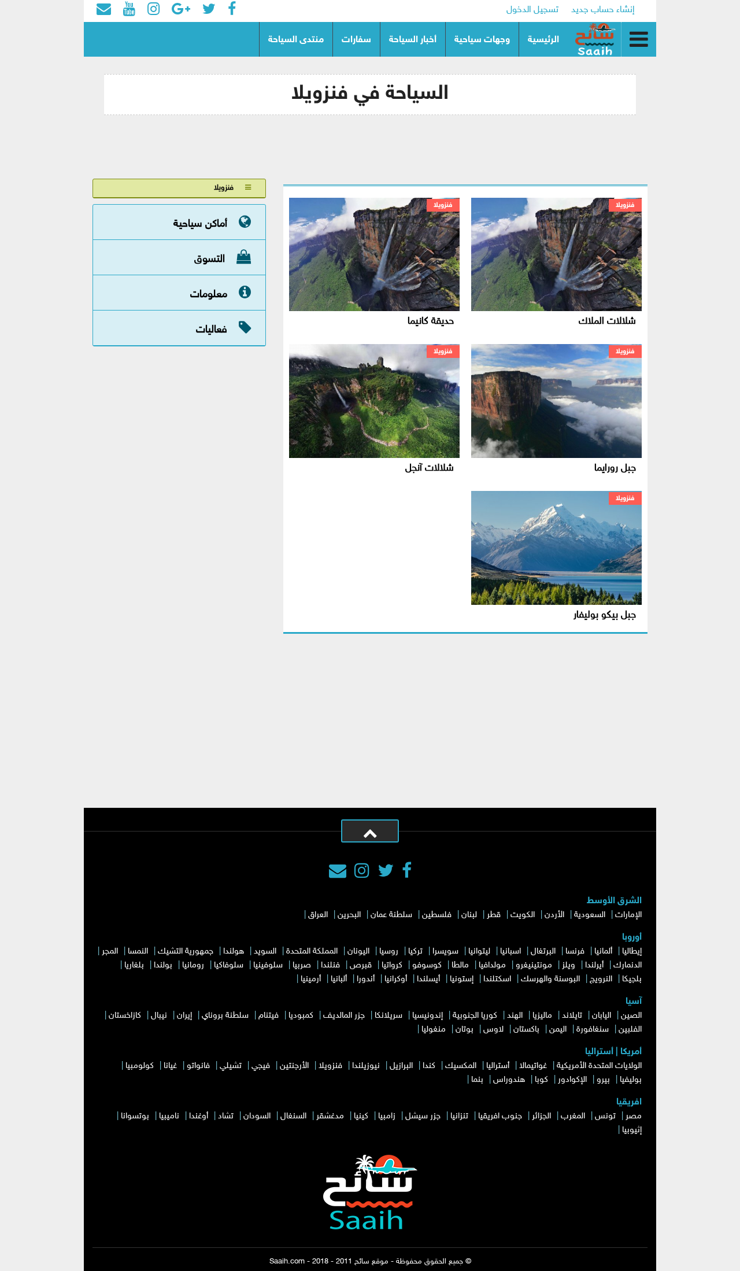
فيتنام (268, 1016)
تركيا (415, 951)
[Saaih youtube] (129, 10)
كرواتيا (392, 965)
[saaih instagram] (153, 10)
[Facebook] (406, 872)
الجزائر (541, 1116)
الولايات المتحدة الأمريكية (599, 1066)
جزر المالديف (344, 1016)
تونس (605, 1116)
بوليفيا (631, 1080)
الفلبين (630, 1029)
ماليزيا (542, 1016)
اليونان (358, 951)
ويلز (568, 965)
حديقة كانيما (431, 321)
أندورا (366, 979)
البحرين (349, 915)
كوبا (541, 1080)
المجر (110, 951)
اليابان (601, 1016)
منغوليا (433, 1029)
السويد (265, 951)
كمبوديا (300, 1016)
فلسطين (437, 915)
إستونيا (461, 979)
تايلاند (572, 1016)
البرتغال (543, 951)
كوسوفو (427, 965)
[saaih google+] (181, 10)
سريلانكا (388, 1016)
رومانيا (193, 965)
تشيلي (231, 1066)
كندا (429, 1066)
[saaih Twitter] (209, 10)
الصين (631, 1016)
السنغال (293, 1116)
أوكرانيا (395, 979)
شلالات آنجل (429, 468)
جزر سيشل (423, 1116)
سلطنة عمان (391, 915)
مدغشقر (330, 1116)
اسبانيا (510, 951)
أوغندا (198, 1116)
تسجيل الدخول (532, 10)
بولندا (163, 965)
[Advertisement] (370, 721)
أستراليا (497, 1066)
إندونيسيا (427, 1016)
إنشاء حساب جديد (603, 10)
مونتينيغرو (534, 965)
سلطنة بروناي (225, 1016)
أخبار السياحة (412, 40)
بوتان (464, 1029)
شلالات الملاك (607, 321)
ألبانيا (339, 979)
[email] (103, 10)
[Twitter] (385, 872)
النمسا (138, 951)
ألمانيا (603, 951)
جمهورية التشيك (185, 951)
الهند (515, 1016)
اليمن (558, 1029)
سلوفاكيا (228, 965)
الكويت (522, 915)
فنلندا (330, 965)
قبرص (361, 965)
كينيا (361, 1116)
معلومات (208, 294)
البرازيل (401, 1066)
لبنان (469, 915)
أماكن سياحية (200, 223)
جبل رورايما (615, 468)
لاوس (493, 1029)
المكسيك (460, 1066)
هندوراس (509, 1080)
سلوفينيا (268, 965)
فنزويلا (625, 205)
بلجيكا (632, 979)
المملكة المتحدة (312, 951)
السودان (257, 1116)
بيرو (603, 1080)
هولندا (233, 951)
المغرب (573, 1116)
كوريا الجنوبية (475, 1016)
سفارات (356, 40)
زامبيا (386, 1116)
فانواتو (198, 1066)
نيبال (159, 1016)
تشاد (226, 1116)
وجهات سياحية (482, 40)
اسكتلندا (497, 979)
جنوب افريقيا (500, 1116)
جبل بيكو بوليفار (605, 615)
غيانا (170, 1066)
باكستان (526, 1029)
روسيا (388, 951)
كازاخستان (125, 1016)
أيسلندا (428, 979)
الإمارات (628, 915)
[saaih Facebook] (232, 10)
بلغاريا (134, 965)
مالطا (460, 965)
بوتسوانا (135, 1116)
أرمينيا (311, 979)
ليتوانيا (479, 951)
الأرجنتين (294, 1066)
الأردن (554, 915)
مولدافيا (492, 965)
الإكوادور (572, 1080)
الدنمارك (627, 965)
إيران (184, 1016)
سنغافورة (592, 1029)
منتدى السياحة (296, 40)
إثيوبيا (632, 1130)
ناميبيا (169, 1116)
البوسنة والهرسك (550, 979)
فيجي (260, 1066)
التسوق (209, 259)
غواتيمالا (533, 1066)
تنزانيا (459, 1116)
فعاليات (211, 329)
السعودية (589, 915)
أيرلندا (594, 965)
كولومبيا (139, 1066)
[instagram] (362, 872)
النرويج (601, 979)
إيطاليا (632, 951)
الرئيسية (543, 40)
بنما (477, 1080)
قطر (494, 915)
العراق (318, 915)
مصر (634, 1116)
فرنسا (574, 951)
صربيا (302, 965)
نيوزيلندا (366, 1066)
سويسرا (445, 951)
